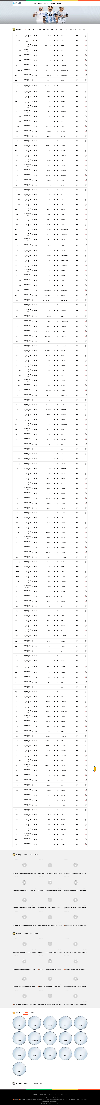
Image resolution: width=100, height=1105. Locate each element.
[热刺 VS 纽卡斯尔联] (84, 636)
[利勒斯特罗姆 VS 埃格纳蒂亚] (84, 326)
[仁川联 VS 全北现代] (84, 775)
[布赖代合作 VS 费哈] (84, 160)
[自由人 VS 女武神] (84, 370)
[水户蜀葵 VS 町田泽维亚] (84, 469)
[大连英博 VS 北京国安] (84, 380)
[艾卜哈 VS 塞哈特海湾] (84, 156)
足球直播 (46, 3)
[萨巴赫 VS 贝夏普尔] (84, 165)
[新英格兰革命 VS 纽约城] (84, 45)
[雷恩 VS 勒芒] (84, 839)
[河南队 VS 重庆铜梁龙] (84, 581)
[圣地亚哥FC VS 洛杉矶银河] (84, 770)
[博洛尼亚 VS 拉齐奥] (84, 80)
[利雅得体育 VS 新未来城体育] (84, 395)
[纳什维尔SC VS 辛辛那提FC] (84, 751)
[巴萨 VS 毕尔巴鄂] (84, 366)
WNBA (70, 29)
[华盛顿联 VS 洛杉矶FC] (84, 716)
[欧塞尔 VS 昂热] (84, 682)
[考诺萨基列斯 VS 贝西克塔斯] (84, 336)
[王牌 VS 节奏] (84, 459)
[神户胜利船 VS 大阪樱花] (84, 488)
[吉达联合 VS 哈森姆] (84, 97)
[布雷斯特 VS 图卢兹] (84, 687)
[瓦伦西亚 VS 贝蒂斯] (84, 180)
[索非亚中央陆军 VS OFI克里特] (84, 346)
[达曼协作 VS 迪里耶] (84, 661)
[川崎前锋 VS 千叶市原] (84, 503)
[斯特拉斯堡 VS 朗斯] (84, 621)
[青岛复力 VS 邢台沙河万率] (84, 234)
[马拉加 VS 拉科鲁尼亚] (84, 111)
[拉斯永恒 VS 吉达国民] (84, 626)
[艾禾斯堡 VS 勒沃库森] (84, 591)
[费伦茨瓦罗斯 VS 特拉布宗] (84, 351)
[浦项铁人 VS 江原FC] (84, 785)
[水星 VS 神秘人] (84, 205)
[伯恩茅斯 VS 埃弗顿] (84, 611)
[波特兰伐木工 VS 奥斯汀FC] (84, 765)
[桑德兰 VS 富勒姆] (84, 825)
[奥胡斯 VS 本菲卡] (84, 341)
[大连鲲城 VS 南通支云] (84, 795)
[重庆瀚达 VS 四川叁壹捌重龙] (84, 230)
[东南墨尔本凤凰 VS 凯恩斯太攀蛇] (84, 290)
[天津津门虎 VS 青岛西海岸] (84, 532)
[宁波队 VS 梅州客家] (84, 800)
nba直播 (50, 1094)
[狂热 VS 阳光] (84, 444)
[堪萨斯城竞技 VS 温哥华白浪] (84, 741)
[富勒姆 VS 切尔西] (84, 106)
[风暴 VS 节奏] (84, 285)
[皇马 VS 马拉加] (84, 834)
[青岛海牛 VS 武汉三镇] (84, 464)
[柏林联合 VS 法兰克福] (84, 601)
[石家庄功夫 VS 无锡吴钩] (84, 552)
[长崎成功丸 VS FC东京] (84, 483)
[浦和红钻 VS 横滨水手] (84, 508)
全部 (25, 29)
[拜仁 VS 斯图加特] (84, 420)
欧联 (61, 29)
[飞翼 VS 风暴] (84, 41)
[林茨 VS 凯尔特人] (84, 185)
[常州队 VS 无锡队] (84, 572)
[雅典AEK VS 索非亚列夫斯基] (84, 256)
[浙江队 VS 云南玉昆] (84, 528)
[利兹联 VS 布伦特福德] (84, 820)
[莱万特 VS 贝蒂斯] (84, 616)
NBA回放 (59, 3)
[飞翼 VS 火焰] (84, 200)
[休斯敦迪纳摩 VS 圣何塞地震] (84, 736)
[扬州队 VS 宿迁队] (84, 567)
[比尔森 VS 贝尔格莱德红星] (84, 321)
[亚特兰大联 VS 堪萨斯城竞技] (84, 65)
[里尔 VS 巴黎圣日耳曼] (84, 424)
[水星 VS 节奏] (84, 760)
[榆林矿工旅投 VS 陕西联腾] (84, 295)
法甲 (33, 29)
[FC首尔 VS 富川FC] (84, 141)
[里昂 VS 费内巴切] (84, 270)
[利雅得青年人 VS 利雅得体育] (84, 175)
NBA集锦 (53, 3)
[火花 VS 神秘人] (84, 454)
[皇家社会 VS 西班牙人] (84, 656)
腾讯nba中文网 (43, 1094)
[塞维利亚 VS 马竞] (84, 697)
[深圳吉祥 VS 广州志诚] (84, 239)
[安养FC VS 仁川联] (84, 225)
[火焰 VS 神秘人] (84, 55)
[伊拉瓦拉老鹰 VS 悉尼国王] (84, 126)
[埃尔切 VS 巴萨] (84, 36)
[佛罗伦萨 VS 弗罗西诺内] (84, 641)
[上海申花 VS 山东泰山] (84, 385)
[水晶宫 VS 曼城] (84, 434)
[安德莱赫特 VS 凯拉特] (84, 356)
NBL (84, 29)
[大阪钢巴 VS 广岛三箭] (84, 474)
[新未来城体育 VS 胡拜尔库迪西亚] (84, 86)
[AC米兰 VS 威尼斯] (84, 429)
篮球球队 (32, 1012)
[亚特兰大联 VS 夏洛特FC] (84, 707)
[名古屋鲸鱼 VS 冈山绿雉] (84, 513)
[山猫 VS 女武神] (84, 116)
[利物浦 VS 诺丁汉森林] (84, 557)
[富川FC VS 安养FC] (84, 518)
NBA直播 (34, 3)
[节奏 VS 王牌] (84, 60)
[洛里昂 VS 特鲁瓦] (84, 677)
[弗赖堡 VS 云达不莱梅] (84, 830)
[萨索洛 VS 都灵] (84, 630)
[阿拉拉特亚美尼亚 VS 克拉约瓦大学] (84, 300)
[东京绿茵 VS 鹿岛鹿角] (84, 493)
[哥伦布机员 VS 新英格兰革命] (84, 711)
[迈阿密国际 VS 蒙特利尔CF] (84, 721)
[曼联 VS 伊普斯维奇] (84, 844)
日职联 (56, 29)
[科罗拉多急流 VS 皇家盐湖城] (84, 756)
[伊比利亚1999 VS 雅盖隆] (84, 305)
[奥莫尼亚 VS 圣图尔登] (84, 316)
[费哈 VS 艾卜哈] (84, 400)
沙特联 (75, 29)
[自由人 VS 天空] (84, 651)
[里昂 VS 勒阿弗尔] (84, 672)
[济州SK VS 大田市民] (84, 790)
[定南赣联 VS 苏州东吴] (84, 586)
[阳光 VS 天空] (84, 195)
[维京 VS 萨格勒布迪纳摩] (84, 261)
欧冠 (48, 29)
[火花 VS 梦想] (84, 121)
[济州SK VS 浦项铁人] (84, 131)
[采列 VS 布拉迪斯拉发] (84, 266)
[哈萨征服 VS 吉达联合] (84, 667)
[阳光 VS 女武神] (84, 280)
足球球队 (26, 1012)
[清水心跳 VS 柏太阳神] (84, 479)
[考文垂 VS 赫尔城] (84, 606)
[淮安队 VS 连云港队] (84, 577)
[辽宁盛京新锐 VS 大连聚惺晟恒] (84, 75)
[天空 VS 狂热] (84, 50)
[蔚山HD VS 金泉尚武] (84, 523)
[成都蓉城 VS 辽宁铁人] (84, 562)
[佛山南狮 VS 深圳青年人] (84, 542)
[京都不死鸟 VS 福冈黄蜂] (84, 498)
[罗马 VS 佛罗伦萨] (84, 102)
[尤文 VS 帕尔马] (84, 692)
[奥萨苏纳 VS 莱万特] (84, 92)
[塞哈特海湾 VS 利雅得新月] (84, 410)
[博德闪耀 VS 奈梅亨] (84, 190)
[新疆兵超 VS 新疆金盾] (84, 209)
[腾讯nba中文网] (18, 3)
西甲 (29, 29)
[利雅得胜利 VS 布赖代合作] (84, 415)
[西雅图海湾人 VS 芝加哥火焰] (84, 702)
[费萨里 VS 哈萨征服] (84, 245)
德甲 (37, 29)
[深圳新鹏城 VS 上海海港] (84, 390)
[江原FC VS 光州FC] (84, 214)
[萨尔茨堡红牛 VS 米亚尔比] (84, 331)
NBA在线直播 (64, 1094)
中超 (40, 29)
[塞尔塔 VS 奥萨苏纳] (84, 361)
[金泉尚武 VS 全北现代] (84, 136)
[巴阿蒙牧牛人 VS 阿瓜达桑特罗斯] (84, 70)
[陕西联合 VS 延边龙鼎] (84, 537)
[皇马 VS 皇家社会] (84, 275)
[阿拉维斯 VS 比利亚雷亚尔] (84, 439)
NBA (31, 854)
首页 (28, 3)
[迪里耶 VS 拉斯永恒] (84, 251)
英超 (44, 29)
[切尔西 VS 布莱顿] (84, 815)
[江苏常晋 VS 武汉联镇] (84, 151)
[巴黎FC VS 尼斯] (84, 810)
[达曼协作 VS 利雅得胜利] (84, 170)
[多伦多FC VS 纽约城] (84, 731)
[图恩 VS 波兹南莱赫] (84, 310)
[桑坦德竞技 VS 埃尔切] (84, 405)
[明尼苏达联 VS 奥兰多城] (84, 746)
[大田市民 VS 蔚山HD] (84, 220)
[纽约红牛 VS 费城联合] (84, 726)
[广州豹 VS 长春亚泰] (84, 805)
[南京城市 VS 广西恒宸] (84, 547)
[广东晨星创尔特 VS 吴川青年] (84, 146)
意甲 (52, 29)
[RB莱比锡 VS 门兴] (84, 596)
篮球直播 (40, 3)
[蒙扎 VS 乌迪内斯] (84, 646)
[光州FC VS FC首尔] (84, 780)
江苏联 (65, 29)
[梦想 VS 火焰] (84, 449)
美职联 (79, 29)
